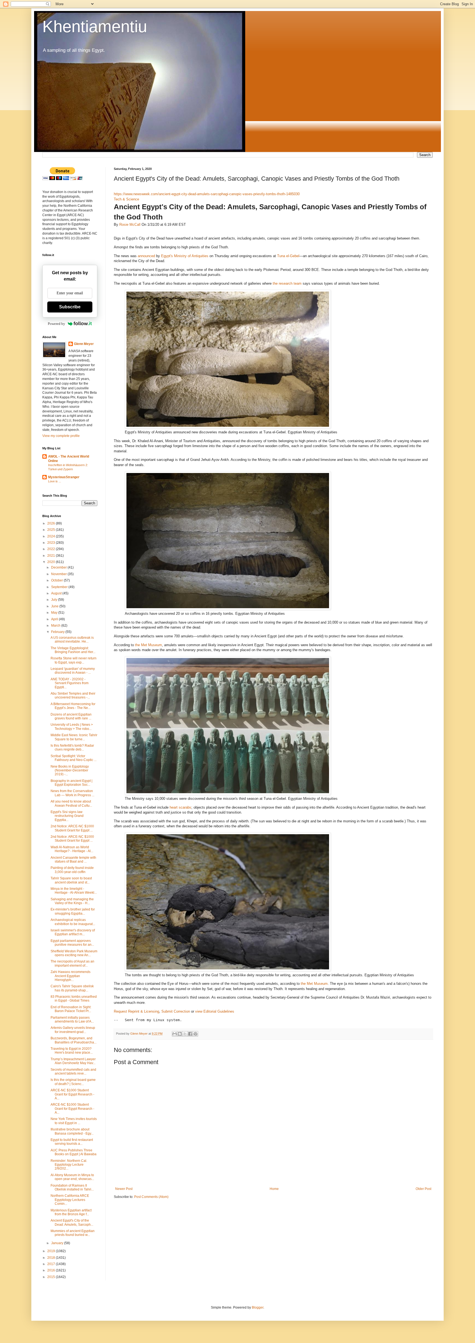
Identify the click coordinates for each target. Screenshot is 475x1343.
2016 (51, 1270)
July (54, 600)
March (56, 625)
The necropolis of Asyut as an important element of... (72, 963)
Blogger (257, 1307)
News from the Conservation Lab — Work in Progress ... (72, 793)
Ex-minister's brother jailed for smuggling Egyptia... (73, 911)
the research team (287, 283)
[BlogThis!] (180, 1034)
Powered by (56, 324)
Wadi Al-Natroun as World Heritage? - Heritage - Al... (72, 849)
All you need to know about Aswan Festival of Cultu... (71, 803)
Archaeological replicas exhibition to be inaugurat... (73, 922)
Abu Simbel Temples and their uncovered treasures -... (73, 695)
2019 (51, 1251)
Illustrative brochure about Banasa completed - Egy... (72, 1131)
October (57, 580)
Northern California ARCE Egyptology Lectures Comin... (70, 1200)
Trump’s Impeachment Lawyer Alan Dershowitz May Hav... (73, 1061)
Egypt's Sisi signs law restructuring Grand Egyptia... (67, 816)
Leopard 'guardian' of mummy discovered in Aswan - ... (73, 671)
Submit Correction (175, 1011)
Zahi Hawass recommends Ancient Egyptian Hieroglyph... (70, 976)
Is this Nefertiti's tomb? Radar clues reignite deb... (72, 747)
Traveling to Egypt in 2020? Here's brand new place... (72, 1050)
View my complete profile (61, 436)
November (59, 574)
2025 (51, 530)
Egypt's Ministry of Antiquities (184, 256)
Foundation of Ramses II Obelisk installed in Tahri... (72, 1187)
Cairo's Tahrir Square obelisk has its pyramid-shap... (72, 988)
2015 (51, 1277)
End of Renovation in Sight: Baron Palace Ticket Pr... (71, 1009)
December (59, 567)
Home (274, 1189)
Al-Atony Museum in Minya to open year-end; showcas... (72, 1177)
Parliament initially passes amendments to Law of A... (72, 1019)
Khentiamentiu (94, 26)
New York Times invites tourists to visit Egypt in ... (74, 1121)
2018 (51, 1258)
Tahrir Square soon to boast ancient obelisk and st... (71, 880)
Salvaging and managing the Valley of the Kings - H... (72, 901)
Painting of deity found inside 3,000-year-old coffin (72, 870)
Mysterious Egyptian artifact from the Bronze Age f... (71, 1212)
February (58, 632)
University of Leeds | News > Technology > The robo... (72, 726)
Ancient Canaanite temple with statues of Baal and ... (73, 859)
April (55, 619)
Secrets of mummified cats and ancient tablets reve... (73, 1071)
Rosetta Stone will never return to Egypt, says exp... (73, 660)
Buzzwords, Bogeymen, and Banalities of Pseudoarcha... (73, 1040)
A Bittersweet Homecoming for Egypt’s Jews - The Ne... (73, 706)
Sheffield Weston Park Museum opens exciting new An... (74, 953)
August (56, 593)
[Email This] (174, 1034)
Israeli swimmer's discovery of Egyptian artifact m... (73, 932)
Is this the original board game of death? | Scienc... (73, 1082)
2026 (51, 523)
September (59, 587)
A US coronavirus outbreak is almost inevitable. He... (72, 639)
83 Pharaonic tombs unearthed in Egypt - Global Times (74, 998)
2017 (51, 1264)
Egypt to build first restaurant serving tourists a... (72, 1142)
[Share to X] (185, 1034)
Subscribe (70, 307)
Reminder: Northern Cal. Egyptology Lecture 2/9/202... (69, 1165)
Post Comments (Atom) (151, 1197)
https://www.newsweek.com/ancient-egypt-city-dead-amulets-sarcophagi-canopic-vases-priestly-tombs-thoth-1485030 (207, 194)
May (54, 613)
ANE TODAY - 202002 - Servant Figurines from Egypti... (70, 683)
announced (146, 256)
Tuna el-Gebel (288, 256)
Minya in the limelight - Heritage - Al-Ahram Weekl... (74, 891)
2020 (51, 562)
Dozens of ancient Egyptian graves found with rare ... (71, 716)
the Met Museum (148, 645)
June (55, 606)
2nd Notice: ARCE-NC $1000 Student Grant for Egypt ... (72, 828)
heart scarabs (180, 807)
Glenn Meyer (84, 344)
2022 (51, 549)
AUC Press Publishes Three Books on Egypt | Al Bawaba (73, 1152)
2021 (51, 556)
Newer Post (123, 1189)
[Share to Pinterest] (195, 1034)
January (57, 1243)
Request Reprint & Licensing (136, 1011)
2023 (51, 543)
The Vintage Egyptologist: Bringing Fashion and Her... (73, 650)
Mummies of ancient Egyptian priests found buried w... (73, 1233)
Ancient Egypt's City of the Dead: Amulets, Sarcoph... (72, 1222)
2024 (51, 536)
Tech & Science (126, 199)
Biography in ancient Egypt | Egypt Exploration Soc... (71, 783)
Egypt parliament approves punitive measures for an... (72, 943)
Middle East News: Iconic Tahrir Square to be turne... (74, 737)
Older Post (423, 1189)
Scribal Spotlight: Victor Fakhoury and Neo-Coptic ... (73, 758)
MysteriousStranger (63, 477)
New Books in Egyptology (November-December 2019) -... (70, 770)
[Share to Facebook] (190, 1034)
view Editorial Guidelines (214, 1011)
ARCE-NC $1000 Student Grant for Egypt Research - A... (72, 1094)
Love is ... (54, 481)
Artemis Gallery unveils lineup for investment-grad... (73, 1030)
